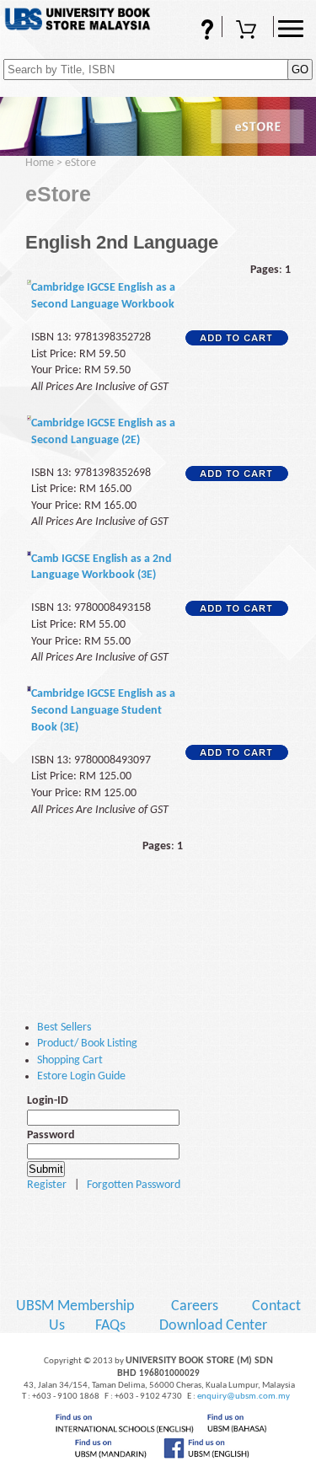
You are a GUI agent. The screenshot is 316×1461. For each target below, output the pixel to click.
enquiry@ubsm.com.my (243, 1396)
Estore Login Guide (81, 1076)
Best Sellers (64, 1027)
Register (47, 1185)
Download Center (213, 1326)
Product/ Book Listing (87, 1043)
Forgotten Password (133, 1185)
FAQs (184, 36)
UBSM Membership (76, 1306)
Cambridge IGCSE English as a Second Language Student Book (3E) (103, 710)
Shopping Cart (248, 36)
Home (39, 163)
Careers (194, 1306)
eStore (80, 163)
